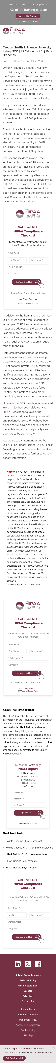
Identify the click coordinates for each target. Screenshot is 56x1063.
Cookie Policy (28, 1030)
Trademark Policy (28, 1019)
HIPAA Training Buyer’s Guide (21, 867)
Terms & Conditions (28, 1014)
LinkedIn (40, 577)
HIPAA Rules (10, 407)
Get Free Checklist (24, 282)
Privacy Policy (33, 303)
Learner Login (16, 4)
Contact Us (28, 1001)
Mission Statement (28, 985)
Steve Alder (20, 61)
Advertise (28, 996)
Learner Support (36, 4)
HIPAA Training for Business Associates (26, 854)
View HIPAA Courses (28, 16)
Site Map (28, 1035)
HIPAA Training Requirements (21, 861)
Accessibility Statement (28, 1025)
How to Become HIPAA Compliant (24, 841)
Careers (28, 991)
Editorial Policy (28, 980)
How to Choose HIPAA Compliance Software (29, 847)
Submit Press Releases (28, 975)
